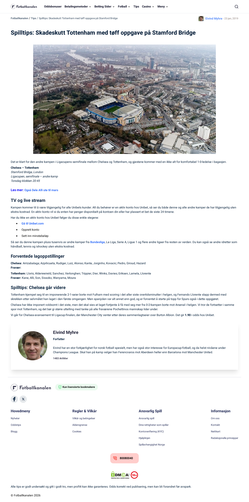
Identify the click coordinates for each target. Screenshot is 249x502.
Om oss (215, 418)
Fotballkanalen (19, 18)
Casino (146, 6)
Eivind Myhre (213, 18)
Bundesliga (97, 242)
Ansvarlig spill (146, 418)
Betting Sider (102, 6)
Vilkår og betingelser (83, 418)
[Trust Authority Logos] (134, 475)
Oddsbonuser (53, 6)
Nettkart (215, 431)
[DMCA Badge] (120, 475)
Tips (136, 6)
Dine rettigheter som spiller (154, 425)
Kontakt (215, 425)
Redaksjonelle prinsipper (224, 438)
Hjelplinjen (144, 438)
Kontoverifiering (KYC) (151, 431)
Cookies (76, 431)
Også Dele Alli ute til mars (41, 190)
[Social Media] (14, 399)
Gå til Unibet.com (33, 223)
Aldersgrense (79, 425)
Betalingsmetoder (76, 6)
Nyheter (15, 418)
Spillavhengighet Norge (152, 445)
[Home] (33, 387)
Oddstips (16, 425)
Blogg (14, 431)
